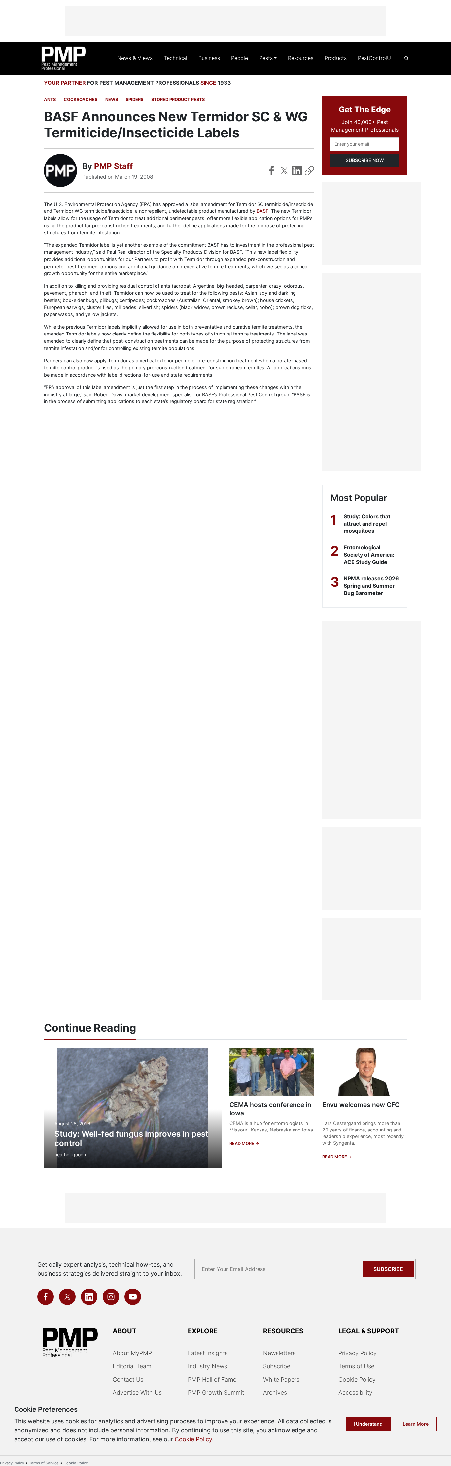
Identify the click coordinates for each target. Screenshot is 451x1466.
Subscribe (388, 1269)
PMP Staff (113, 166)
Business (209, 58)
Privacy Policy (357, 1353)
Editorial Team (132, 1366)
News (111, 99)
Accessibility (355, 1392)
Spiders (134, 99)
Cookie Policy (357, 1379)
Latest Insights (208, 1353)
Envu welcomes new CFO (361, 1105)
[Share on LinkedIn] (297, 170)
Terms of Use (356, 1366)
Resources (300, 58)
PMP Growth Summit (216, 1392)
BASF (262, 211)
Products (336, 58)
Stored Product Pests (178, 99)
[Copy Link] (309, 170)
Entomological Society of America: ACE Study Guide (369, 554)
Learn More (416, 1424)
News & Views (135, 58)
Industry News (207, 1366)
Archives (275, 1392)
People (239, 58)
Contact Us (128, 1379)
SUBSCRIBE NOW (365, 160)
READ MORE (242, 1143)
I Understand (368, 1424)
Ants (50, 99)
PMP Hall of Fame (212, 1379)
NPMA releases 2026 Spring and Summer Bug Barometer (371, 585)
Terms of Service (44, 1463)
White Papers (281, 1379)
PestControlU (374, 58)
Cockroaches (80, 99)
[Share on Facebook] (272, 170)
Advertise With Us (137, 1392)
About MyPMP (132, 1353)
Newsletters (279, 1353)
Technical (175, 58)
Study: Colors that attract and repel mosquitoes (367, 523)
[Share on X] (284, 170)
